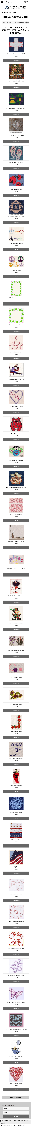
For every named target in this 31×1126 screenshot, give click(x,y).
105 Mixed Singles (16, 433)
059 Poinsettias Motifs (16, 731)
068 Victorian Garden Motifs (16, 650)
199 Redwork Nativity (16, 352)
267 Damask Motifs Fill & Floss (16, 216)
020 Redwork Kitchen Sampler (16, 948)
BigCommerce (25, 1120)
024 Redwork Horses (16, 894)
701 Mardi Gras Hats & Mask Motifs (16, 108)
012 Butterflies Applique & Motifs (16, 1002)
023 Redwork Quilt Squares (16, 921)
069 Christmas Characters (16, 623)
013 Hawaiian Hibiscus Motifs (16, 975)
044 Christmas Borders (16, 840)
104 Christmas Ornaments (16, 460)
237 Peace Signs (16, 271)
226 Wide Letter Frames (16, 298)
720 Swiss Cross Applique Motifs (16, 54)
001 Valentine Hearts (16, 1083)
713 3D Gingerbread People (16, 81)
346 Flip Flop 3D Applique (16, 162)
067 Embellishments (16, 677)
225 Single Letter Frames (16, 325)
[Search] (6, 2)
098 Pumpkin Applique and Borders (16, 487)
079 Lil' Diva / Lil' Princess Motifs (16, 569)
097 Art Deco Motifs (16, 514)
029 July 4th (16, 867)
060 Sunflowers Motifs (16, 704)
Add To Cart (16, 60)
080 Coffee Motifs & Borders (16, 542)
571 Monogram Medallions (16, 135)
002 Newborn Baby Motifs (16, 1056)
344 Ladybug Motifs (16, 189)
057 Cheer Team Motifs (16, 758)
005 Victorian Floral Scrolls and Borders (16, 1029)
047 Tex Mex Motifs (16, 785)
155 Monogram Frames (16, 406)
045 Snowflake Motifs (16, 813)
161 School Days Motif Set (16, 379)
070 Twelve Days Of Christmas (16, 596)
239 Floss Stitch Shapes (16, 243)
